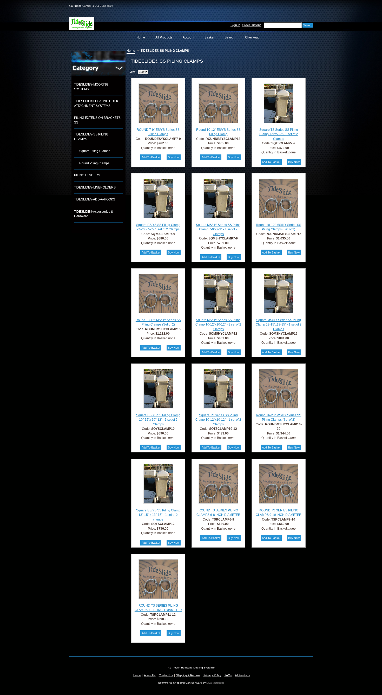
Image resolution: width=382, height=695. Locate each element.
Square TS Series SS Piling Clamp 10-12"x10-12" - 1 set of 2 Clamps (218, 419)
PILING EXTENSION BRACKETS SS (97, 120)
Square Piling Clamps (94, 151)
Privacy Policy (212, 675)
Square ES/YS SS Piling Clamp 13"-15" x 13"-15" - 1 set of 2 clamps (158, 515)
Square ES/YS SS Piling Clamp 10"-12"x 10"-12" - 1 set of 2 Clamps (158, 419)
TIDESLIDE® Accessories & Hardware (93, 214)
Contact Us (166, 675)
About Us (150, 675)
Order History (251, 25)
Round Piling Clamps (94, 163)
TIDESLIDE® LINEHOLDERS (95, 187)
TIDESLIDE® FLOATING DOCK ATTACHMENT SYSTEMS (96, 103)
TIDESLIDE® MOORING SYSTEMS (91, 87)
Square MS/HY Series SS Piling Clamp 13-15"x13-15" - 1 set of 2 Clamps (278, 324)
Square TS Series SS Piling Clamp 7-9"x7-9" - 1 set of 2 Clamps (278, 134)
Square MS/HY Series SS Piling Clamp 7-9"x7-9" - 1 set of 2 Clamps (218, 229)
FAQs (228, 675)
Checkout (252, 37)
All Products (163, 37)
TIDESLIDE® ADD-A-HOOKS (94, 199)
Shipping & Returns (188, 675)
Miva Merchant (215, 682)
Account (188, 37)
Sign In (235, 25)
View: (132, 71)
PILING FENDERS (87, 175)
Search (230, 37)
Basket (209, 37)
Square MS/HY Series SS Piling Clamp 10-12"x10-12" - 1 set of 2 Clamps (218, 324)
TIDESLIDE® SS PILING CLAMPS (91, 137)
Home (140, 37)
